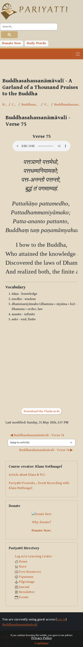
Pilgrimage (27, 582)
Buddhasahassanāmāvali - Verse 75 (67, 104)
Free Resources (30, 572)
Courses (14, 104)
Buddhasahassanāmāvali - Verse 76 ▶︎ (46, 450)
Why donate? (41, 522)
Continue (42, 643)
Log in (61, 619)
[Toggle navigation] (78, 54)
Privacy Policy (41, 638)
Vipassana (26, 577)
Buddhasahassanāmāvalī (30, 104)
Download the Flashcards (42, 411)
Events (23, 597)
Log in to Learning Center (33, 556)
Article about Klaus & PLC (27, 475)
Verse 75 (47, 104)
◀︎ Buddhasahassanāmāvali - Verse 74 (37, 435)
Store (23, 566)
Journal (24, 587)
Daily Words (36, 43)
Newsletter (27, 592)
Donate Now (11, 43)
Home (4, 104)
